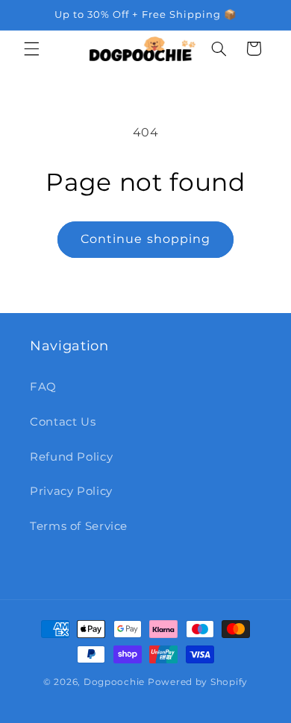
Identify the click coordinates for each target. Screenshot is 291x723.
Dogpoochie (114, 682)
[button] (31, 48)
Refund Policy (71, 457)
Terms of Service (79, 526)
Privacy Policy (71, 491)
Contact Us (63, 422)
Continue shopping (145, 239)
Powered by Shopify (198, 682)
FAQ (43, 387)
